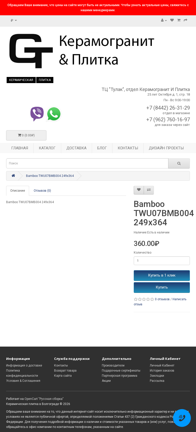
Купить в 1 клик (162, 275)
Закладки (157, 375)
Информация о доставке (24, 365)
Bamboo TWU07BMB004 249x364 (50, 176)
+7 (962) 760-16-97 (168, 119)
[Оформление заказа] (185, 20)
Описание (17, 190)
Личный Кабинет (162, 365)
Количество (142, 252)
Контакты (61, 365)
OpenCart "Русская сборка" (44, 399)
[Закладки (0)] (172, 20)
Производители (113, 365)
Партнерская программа (119, 375)
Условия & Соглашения (23, 381)
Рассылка (157, 381)
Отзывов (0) (42, 190)
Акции (106, 381)
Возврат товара (65, 370)
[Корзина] (178, 20)
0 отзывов (162, 299)
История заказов (162, 370)
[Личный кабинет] (164, 20)
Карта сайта (63, 375)
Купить (162, 287)
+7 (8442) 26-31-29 (168, 108)
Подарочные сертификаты (121, 370)
